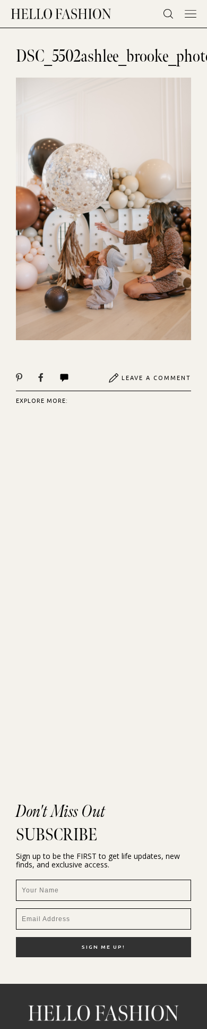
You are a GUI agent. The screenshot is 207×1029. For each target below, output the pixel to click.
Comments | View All (75, 378)
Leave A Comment (156, 378)
